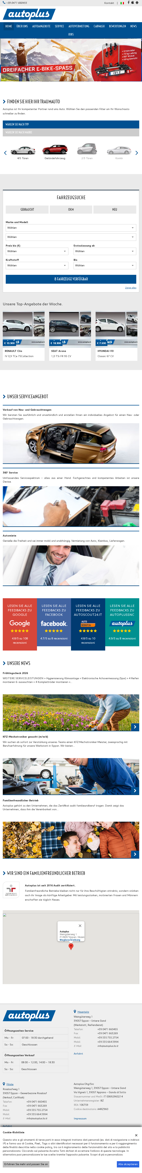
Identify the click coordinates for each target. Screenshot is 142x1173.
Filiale (9, 1084)
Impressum (80, 1118)
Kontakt (109, 3)
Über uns (22, 26)
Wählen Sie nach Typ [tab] (17, 124)
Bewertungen (117, 26)
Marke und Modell (17, 222)
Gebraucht (27, 209)
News (133, 26)
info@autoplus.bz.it (107, 1046)
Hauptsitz (83, 1012)
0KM (71, 209)
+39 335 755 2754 (107, 1037)
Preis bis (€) (13, 246)
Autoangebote (41, 26)
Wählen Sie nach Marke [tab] (19, 132)
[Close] (80, 925)
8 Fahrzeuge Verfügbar (71, 279)
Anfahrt (78, 1054)
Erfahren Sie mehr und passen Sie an (26, 1164)
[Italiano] (122, 3)
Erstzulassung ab (84, 246)
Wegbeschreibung (70, 939)
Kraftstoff (12, 260)
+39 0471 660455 (16, 3)
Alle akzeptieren (128, 1164)
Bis (75, 260)
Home (8, 26)
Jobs (71, 34)
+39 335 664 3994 (107, 1042)
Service (59, 26)
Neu (114, 209)
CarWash (99, 26)
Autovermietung (79, 26)
